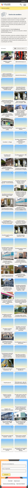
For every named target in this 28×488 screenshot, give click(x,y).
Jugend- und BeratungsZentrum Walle (7, 409)
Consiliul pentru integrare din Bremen (21, 343)
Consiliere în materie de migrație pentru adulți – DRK (7, 195)
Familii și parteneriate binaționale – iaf (7, 369)
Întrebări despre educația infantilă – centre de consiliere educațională (21, 396)
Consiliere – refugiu (7, 142)
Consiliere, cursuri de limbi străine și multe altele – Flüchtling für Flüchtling (21, 328)
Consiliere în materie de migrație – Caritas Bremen (7, 182)
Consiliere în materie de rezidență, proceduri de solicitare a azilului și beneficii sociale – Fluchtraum (20, 194)
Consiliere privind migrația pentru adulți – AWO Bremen (20, 275)
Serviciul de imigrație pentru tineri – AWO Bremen (7, 422)
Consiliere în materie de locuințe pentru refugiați (20, 169)
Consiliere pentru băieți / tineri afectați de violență (7, 209)
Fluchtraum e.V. (7, 382)
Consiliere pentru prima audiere (7, 236)
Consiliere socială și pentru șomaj (7, 329)
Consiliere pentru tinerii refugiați (20, 249)
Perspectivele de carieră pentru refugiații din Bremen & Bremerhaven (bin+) (20, 408)
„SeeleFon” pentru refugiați (7, 62)
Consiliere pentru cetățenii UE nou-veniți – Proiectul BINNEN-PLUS (20, 208)
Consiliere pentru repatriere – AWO (21, 236)
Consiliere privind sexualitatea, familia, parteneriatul (7, 289)
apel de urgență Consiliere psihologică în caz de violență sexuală (7, 88)
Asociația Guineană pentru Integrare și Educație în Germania (21, 88)
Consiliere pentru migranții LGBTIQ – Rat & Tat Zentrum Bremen (7, 222)
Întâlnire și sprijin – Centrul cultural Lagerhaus (7, 396)
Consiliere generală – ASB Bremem (21, 155)
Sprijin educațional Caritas (7, 450)
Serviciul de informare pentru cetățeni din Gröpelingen (21, 422)
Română (23, 1)
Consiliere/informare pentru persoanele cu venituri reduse (7, 342)
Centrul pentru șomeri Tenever (21, 129)
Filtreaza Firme (20, 48)
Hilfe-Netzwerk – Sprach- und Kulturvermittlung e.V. (21, 383)
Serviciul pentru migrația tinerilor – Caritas (7, 436)
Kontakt (10, 481)
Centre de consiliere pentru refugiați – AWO (20, 102)
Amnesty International (20, 75)
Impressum (17, 481)
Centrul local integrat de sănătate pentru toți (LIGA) (7, 128)
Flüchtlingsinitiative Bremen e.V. (20, 369)
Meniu (24, 4)
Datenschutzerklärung (9, 483)
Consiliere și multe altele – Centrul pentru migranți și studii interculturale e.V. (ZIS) (21, 301)
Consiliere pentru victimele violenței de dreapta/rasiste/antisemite (21, 261)
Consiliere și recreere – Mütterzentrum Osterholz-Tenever (7, 315)
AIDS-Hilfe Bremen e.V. (21, 61)
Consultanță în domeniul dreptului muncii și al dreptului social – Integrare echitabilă (7, 355)
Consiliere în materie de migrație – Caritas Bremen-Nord (20, 182)
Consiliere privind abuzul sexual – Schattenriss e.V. (7, 276)
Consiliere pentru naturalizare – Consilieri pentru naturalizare (20, 222)
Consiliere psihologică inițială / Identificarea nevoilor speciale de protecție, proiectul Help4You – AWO (21, 288)
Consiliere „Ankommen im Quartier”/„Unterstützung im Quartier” (20, 141)
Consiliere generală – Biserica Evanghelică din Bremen (7, 168)
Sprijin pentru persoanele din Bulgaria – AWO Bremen (21, 449)
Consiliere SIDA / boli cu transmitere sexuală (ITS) (21, 316)
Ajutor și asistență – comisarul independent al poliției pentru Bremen (7, 75)
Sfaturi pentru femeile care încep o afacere (20, 436)
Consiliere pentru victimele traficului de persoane (7, 262)
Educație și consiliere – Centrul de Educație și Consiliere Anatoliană (20, 355)
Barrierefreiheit (21, 483)
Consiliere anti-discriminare (7, 155)
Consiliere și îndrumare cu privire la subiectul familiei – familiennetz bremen (7, 301)
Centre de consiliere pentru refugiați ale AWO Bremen (7, 115)
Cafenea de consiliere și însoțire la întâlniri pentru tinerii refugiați (7, 101)
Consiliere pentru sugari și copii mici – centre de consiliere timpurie (7, 249)
